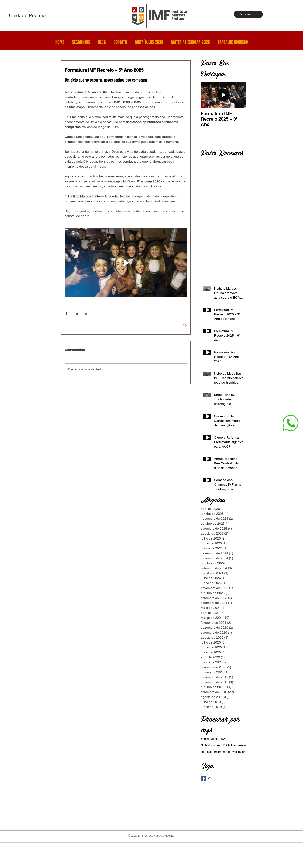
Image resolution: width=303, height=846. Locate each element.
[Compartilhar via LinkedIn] (87, 313)
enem (242, 745)
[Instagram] (209, 778)
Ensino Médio (209, 738)
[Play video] (126, 262)
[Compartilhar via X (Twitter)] (77, 313)
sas (209, 751)
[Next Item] (239, 95)
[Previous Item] (207, 95)
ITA (223, 738)
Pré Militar (229, 745)
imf (203, 751)
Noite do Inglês (210, 745)
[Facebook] (203, 778)
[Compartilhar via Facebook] (67, 313)
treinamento (222, 751)
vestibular (238, 751)
